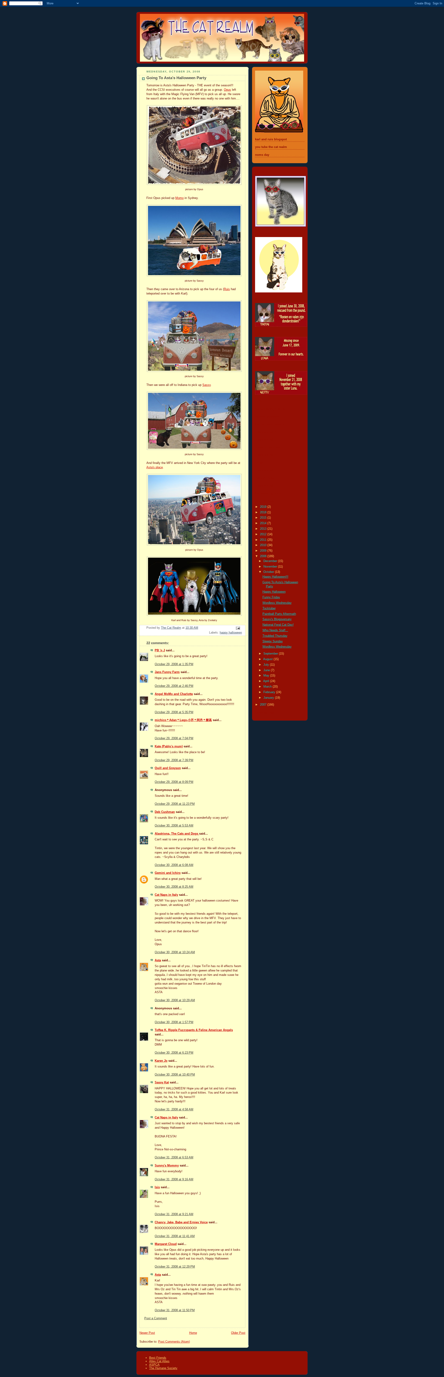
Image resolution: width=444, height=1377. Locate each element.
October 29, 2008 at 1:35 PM (174, 664)
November (270, 566)
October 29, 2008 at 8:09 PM (174, 782)
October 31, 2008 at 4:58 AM (174, 1109)
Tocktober (269, 608)
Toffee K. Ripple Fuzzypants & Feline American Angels (194, 1030)
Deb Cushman (165, 812)
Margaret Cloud (166, 1244)
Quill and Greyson (168, 768)
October (269, 572)
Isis (157, 1187)
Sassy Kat (162, 1082)
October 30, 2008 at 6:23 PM (174, 1052)
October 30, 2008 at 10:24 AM (175, 952)
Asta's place (154, 467)
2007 (263, 704)
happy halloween (231, 632)
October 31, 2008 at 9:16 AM (174, 1179)
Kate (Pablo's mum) (169, 746)
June (267, 670)
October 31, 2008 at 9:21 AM (174, 1214)
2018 (263, 512)
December (270, 561)
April (266, 681)
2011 (263, 539)
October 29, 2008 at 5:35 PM (174, 712)
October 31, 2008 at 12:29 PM (175, 1266)
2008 (263, 556)
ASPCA (154, 1364)
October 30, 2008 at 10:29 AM (175, 1000)
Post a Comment (155, 1318)
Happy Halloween (274, 591)
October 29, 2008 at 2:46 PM (174, 686)
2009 (263, 550)
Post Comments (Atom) (174, 1341)
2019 (263, 506)
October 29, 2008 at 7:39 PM (174, 760)
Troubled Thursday (274, 635)
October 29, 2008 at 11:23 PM (175, 804)
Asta (158, 960)
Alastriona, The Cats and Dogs (177, 833)
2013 (263, 528)
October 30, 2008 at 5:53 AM (174, 825)
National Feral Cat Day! (278, 624)
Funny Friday (271, 597)
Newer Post (147, 1333)
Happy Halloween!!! (275, 576)
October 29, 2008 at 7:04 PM (174, 738)
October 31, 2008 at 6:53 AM (174, 1157)
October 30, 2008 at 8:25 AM (174, 886)
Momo (179, 198)
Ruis (227, 289)
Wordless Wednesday (277, 602)
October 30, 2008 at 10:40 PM (175, 1074)
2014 (263, 523)
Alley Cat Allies (159, 1361)
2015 (263, 517)
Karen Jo (161, 1060)
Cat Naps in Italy (166, 894)
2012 (263, 534)
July (266, 664)
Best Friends (157, 1357)
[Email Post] (238, 627)
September (271, 653)
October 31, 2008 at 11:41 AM (175, 1236)
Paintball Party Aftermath (279, 614)
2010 (263, 545)
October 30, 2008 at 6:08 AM (174, 865)
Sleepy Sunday (272, 641)
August (268, 659)
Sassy (206, 385)
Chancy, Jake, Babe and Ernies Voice (181, 1222)
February (269, 692)
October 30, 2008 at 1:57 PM (174, 1022)
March (268, 686)
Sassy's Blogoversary (277, 619)
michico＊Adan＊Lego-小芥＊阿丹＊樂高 (183, 720)
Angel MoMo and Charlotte (174, 694)
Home (193, 1333)
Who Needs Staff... (275, 630)
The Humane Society (163, 1368)
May (266, 675)
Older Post (238, 1333)
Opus (227, 89)
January (269, 697)
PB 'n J (160, 650)
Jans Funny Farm (167, 672)
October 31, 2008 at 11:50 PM (175, 1310)
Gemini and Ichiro (168, 873)
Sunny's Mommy (167, 1165)
